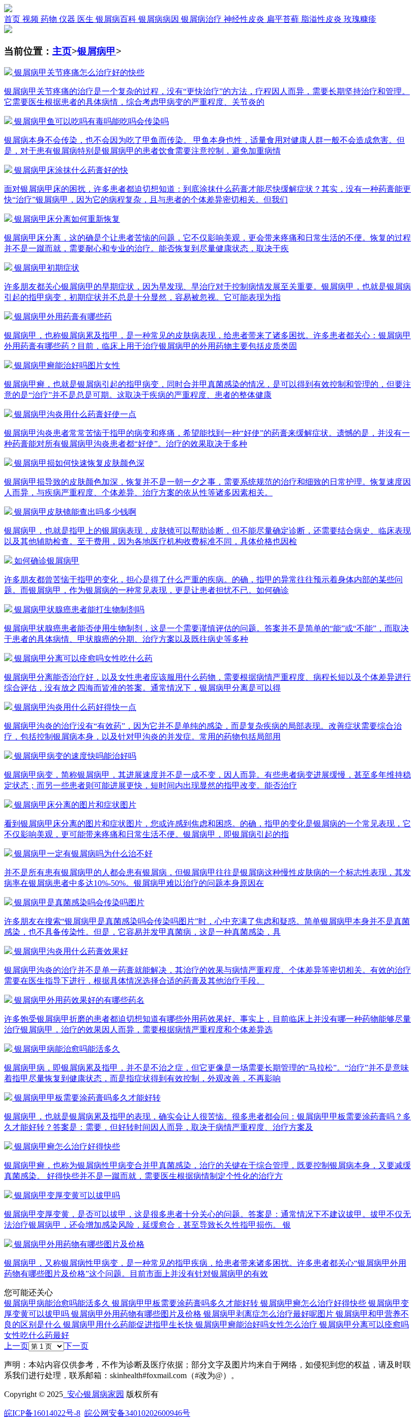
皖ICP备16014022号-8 (42, 1413)
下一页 (76, 1346)
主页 (62, 51)
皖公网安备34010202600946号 (137, 1413)
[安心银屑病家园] (8, 9)
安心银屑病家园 (93, 1394)
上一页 (16, 1346)
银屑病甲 (96, 51)
